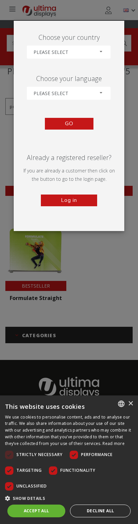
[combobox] (69, 52)
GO (69, 123)
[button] (69, 498)
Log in (69, 200)
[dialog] (69, 459)
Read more (113, 443)
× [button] (130, 403)
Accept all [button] (36, 511)
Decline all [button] (100, 511)
